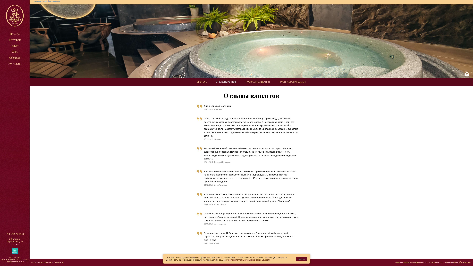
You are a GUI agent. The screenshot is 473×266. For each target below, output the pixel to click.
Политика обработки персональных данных (413, 262)
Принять (301, 259)
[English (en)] (17, 245)
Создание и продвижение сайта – (445, 262)
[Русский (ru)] (13, 245)
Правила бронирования (292, 82)
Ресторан (15, 40)
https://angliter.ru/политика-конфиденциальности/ (248, 260)
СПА (15, 51)
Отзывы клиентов (226, 82)
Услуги (14, 46)
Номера (15, 34)
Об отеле (14, 57)
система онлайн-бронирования (47, 1)
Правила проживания (257, 82)
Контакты (14, 63)
